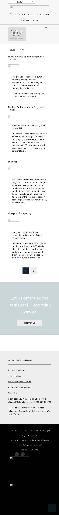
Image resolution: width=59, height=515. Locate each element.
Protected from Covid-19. (19, 387)
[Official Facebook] (17, 454)
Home (12, 49)
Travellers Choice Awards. (19, 381)
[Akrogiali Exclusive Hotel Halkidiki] (17, 34)
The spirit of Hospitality (19, 213)
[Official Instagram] (23, 454)
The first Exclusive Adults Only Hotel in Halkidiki (27, 108)
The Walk (12, 161)
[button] (52, 508)
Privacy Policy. (14, 376)
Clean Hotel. (13, 393)
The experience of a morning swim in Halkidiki (26, 57)
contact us (29, 323)
